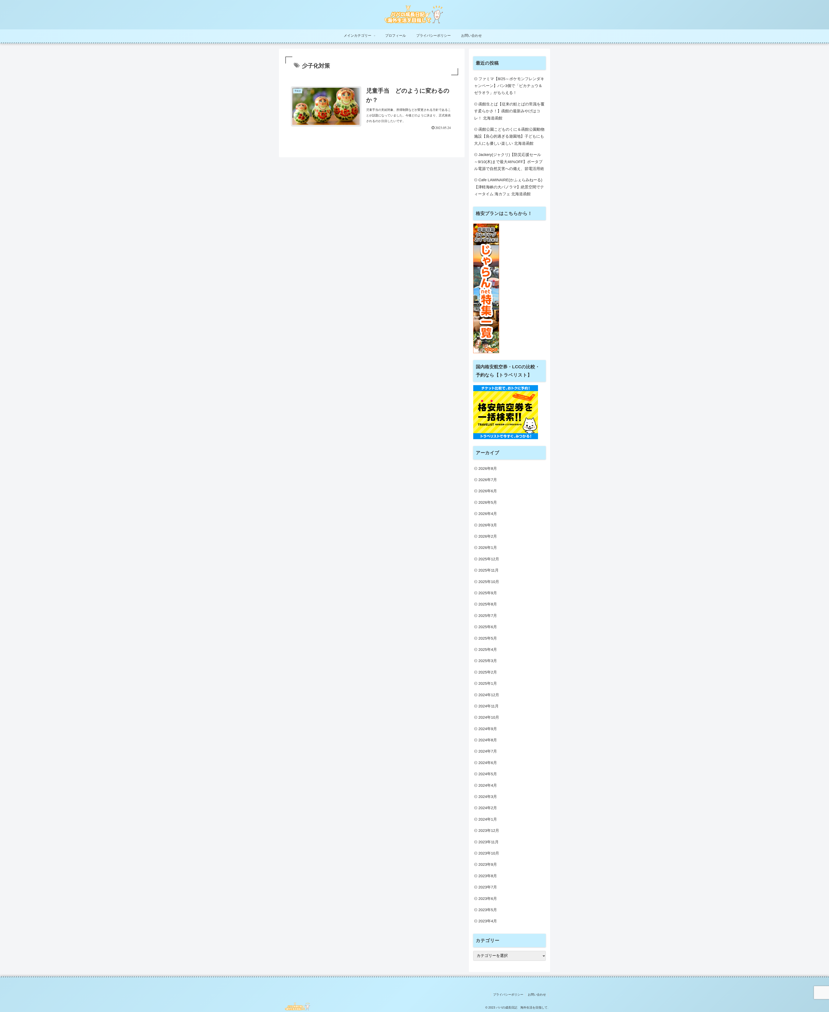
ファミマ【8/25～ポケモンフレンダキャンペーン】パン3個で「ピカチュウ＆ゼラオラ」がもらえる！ (509, 86)
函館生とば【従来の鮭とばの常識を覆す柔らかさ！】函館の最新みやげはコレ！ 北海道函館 (509, 111)
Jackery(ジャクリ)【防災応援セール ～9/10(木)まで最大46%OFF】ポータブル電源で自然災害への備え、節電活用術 (509, 162)
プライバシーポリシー (508, 994)
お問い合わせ (537, 994)
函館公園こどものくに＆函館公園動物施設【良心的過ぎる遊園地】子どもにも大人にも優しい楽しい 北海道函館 (509, 136)
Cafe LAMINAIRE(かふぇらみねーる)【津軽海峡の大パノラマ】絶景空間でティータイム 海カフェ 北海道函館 (509, 187)
